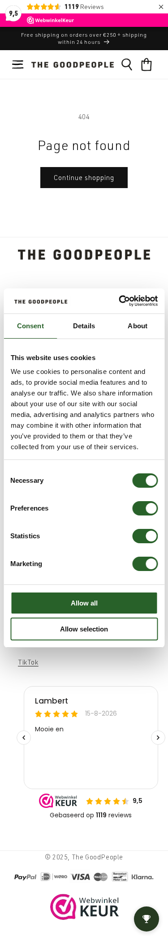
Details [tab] (84, 326)
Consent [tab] (30, 326)
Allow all (84, 603)
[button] (18, 64)
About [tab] (137, 326)
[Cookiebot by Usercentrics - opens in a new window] (120, 301)
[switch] (145, 508)
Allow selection (84, 629)
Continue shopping (84, 177)
